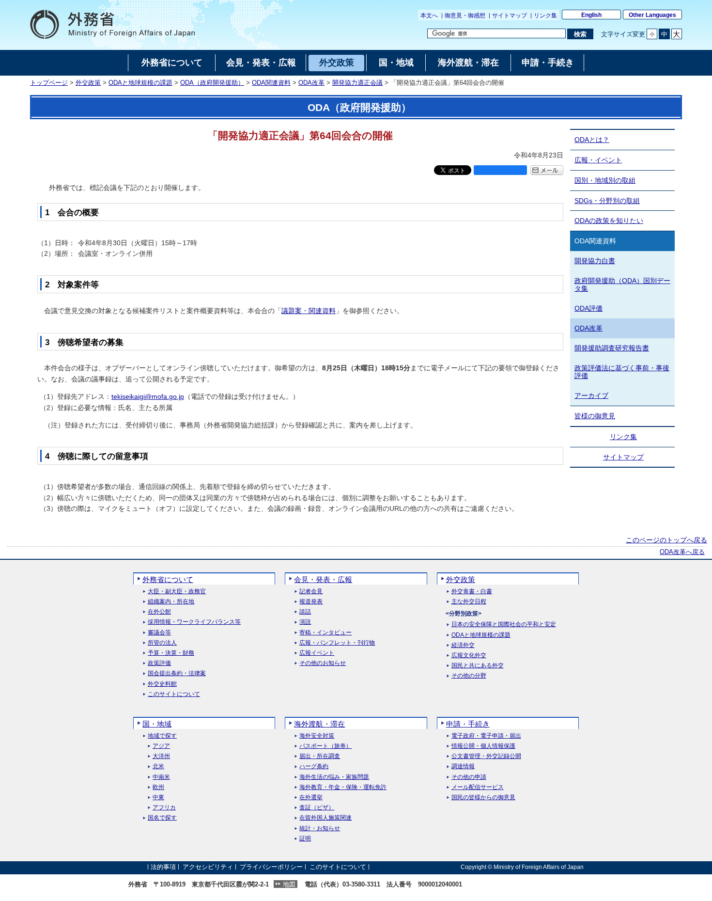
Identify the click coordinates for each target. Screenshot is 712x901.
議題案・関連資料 (308, 311)
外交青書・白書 (471, 591)
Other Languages (652, 15)
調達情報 (463, 766)
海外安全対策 (316, 736)
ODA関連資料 (271, 82)
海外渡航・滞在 (319, 724)
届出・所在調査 (319, 756)
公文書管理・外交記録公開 (486, 756)
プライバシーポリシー (271, 866)
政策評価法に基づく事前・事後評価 (621, 372)
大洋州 (161, 756)
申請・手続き (468, 724)
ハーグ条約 (313, 766)
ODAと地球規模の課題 (140, 82)
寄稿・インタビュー (325, 633)
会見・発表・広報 (323, 579)
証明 (305, 839)
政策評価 (159, 663)
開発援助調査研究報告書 (611, 348)
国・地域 (156, 724)
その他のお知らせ (322, 663)
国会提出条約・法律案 (177, 673)
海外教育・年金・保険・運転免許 (343, 787)
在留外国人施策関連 (325, 818)
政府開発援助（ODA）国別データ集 (622, 285)
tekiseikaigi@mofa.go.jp (147, 396)
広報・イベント (598, 160)
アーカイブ (591, 395)
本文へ (429, 15)
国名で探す (162, 818)
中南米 (161, 777)
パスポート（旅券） (325, 746)
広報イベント (316, 653)
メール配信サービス (477, 787)
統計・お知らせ (319, 828)
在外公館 (159, 612)
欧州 (158, 787)
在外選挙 (311, 797)
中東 (158, 797)
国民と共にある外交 (477, 666)
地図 (289, 884)
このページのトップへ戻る (666, 540)
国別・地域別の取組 (604, 180)
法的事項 (163, 866)
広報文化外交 (468, 655)
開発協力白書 (594, 261)
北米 (158, 766)
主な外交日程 (468, 602)
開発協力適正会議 (357, 82)
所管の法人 (162, 643)
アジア (161, 746)
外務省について (167, 579)
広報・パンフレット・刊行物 (337, 643)
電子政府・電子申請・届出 (486, 736)
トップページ (49, 82)
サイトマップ (509, 15)
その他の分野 (468, 676)
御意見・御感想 (465, 15)
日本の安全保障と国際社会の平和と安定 (503, 624)
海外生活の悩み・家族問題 (334, 777)
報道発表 (311, 602)
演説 (305, 622)
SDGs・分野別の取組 (607, 201)
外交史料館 (162, 684)
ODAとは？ (591, 139)
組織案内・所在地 (171, 602)
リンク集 (545, 15)
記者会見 (311, 591)
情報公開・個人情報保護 (483, 746)
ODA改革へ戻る (682, 552)
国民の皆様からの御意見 (483, 797)
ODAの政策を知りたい (608, 220)
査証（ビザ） (316, 808)
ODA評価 (588, 308)
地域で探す (162, 736)
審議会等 (159, 633)
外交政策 (88, 82)
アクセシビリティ (208, 866)
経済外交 (463, 645)
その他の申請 (468, 777)
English (591, 15)
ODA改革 (311, 82)
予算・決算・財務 (171, 653)
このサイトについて (174, 694)
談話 (305, 612)
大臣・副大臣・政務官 (177, 591)
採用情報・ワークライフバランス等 (194, 622)
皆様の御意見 (594, 416)
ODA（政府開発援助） (212, 82)
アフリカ (164, 808)
